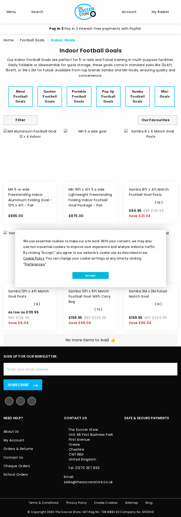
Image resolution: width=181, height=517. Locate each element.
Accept (90, 275)
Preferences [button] (35, 264)
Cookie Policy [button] (33, 258)
